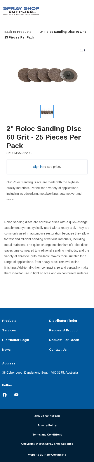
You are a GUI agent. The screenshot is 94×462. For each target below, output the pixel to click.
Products (9, 320)
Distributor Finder (63, 320)
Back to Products (17, 31)
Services (9, 330)
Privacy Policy (47, 425)
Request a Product (63, 330)
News (6, 349)
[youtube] (14, 395)
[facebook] (6, 395)
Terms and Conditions (47, 434)
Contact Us (58, 349)
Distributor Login (15, 340)
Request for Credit (64, 340)
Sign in (38, 166)
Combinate (58, 454)
